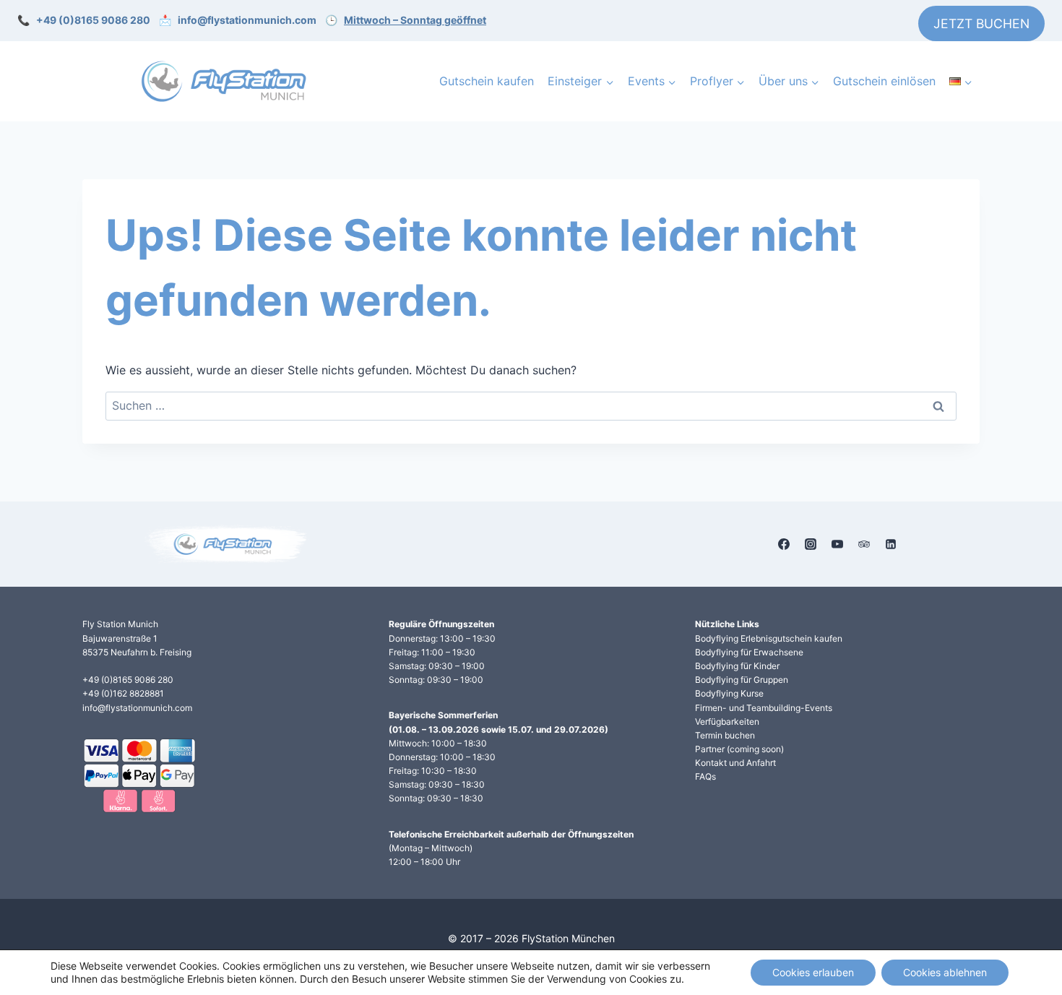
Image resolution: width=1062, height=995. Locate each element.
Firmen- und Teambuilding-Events (763, 707)
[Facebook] (783, 544)
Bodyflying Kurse (729, 693)
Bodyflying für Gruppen (741, 679)
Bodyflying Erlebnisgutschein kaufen (768, 638)
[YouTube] (837, 544)
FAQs (705, 776)
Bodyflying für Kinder (737, 665)
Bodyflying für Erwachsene (749, 652)
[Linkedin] (890, 544)
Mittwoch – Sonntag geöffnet (415, 20)
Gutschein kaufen (486, 81)
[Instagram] (810, 544)
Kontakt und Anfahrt (735, 762)
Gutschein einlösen (884, 81)
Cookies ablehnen (945, 972)
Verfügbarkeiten (727, 721)
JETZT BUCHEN (981, 23)
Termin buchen (725, 735)
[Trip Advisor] (864, 544)
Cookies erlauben (813, 972)
